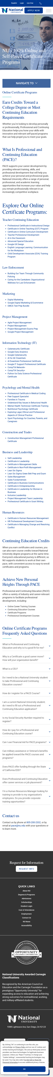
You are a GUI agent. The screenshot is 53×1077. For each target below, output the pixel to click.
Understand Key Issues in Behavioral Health (27, 402)
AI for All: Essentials (17, 358)
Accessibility (26, 925)
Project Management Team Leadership (25, 498)
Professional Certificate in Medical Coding (27, 393)
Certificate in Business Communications (26, 483)
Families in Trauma (16, 399)
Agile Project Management (20, 322)
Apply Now (34, 10)
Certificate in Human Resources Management (28, 518)
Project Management (17, 325)
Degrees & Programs (26, 895)
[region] (24, 1058)
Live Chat (30, 3)
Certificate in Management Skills (22, 464)
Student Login (26, 906)
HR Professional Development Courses (25, 521)
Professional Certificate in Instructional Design (29, 225)
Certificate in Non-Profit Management (24, 467)
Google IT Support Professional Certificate (27, 364)
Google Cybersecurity (17, 355)
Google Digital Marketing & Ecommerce (25, 303)
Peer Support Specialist (18, 396)
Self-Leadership (15, 458)
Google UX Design (16, 244)
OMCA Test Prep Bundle (18, 306)
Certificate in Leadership (18, 461)
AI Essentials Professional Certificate (24, 361)
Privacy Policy (20, 1047)
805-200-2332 (33, 822)
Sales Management (16, 476)
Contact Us (26, 918)
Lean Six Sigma (15, 470)
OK (24, 1069)
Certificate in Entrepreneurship (21, 486)
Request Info (26, 869)
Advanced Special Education (20, 241)
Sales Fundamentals (17, 480)
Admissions (26, 898)
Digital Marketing (15, 299)
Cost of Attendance (26, 910)
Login (22, 3)
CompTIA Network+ (16, 367)
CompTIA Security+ (16, 370)
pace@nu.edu (18, 825)
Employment (26, 914)
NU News (26, 922)
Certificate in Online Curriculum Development (28, 232)
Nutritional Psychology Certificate (23, 409)
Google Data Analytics (18, 352)
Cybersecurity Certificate (18, 349)
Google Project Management (20, 332)
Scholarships (26, 902)
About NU (26, 891)
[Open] (48, 10)
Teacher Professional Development (23, 235)
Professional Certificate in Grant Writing (25, 501)
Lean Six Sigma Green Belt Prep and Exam (27, 473)
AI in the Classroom (16, 238)
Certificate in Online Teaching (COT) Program (28, 228)
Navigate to (25, 83)
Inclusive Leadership (17, 495)
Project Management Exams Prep (23, 329)
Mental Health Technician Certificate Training (28, 406)
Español (14, 3)
